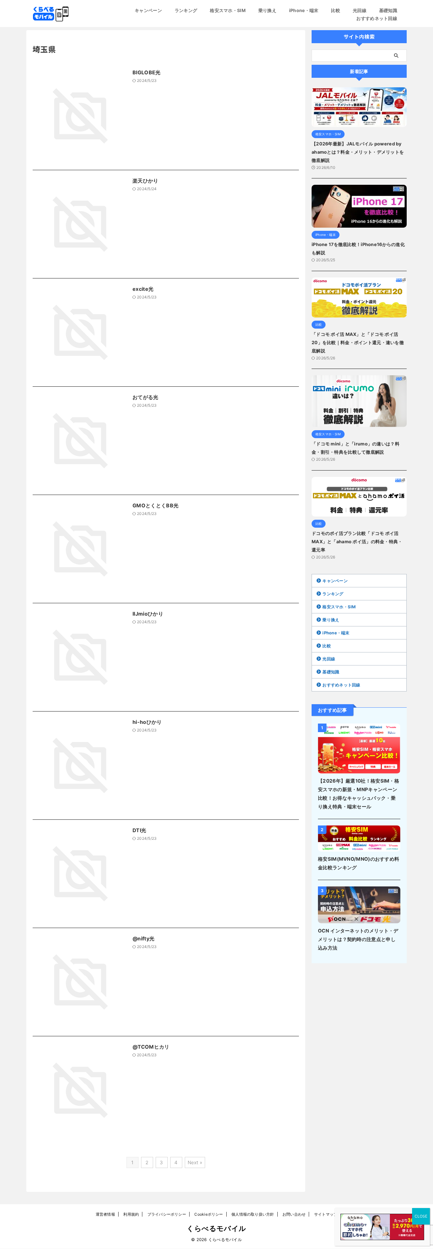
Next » (195, 1162)
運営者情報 (105, 1214)
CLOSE (421, 1216)
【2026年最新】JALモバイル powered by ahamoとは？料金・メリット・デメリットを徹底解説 (358, 152)
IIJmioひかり (147, 614)
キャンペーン (148, 10)
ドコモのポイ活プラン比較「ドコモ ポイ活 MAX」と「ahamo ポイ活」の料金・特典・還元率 (357, 541)
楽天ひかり (145, 180)
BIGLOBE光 (146, 72)
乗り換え (267, 10)
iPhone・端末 (304, 10)
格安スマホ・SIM (228, 10)
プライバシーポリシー (166, 1214)
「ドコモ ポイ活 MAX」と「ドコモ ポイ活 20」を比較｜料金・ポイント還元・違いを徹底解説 (358, 342)
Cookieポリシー (208, 1214)
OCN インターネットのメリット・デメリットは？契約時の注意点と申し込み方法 (358, 939)
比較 (335, 10)
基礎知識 (388, 10)
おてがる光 (145, 397)
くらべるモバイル (216, 1228)
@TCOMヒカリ (151, 1047)
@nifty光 (143, 938)
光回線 (359, 10)
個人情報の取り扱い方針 (252, 1214)
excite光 (142, 289)
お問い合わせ (294, 1214)
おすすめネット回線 (376, 18)
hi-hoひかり (147, 722)
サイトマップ (325, 1214)
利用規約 (131, 1214)
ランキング (186, 10)
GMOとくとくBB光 (155, 505)
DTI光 (139, 830)
